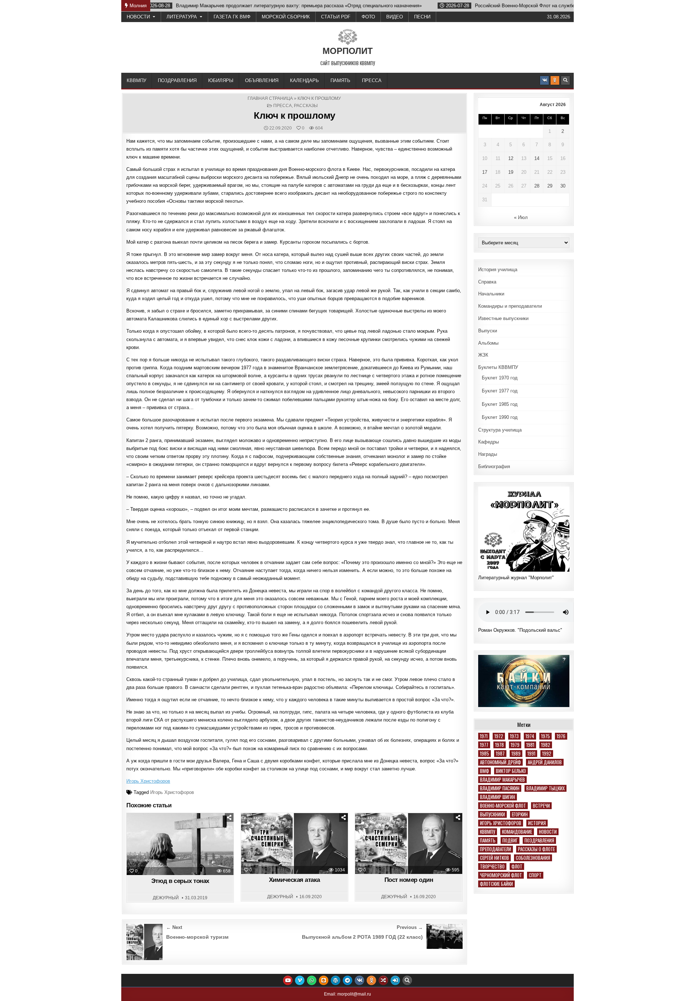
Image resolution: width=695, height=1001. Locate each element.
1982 (545, 744)
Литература (182, 17)
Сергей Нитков (494, 857)
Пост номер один (408, 879)
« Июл (521, 217)
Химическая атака (294, 879)
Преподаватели (495, 849)
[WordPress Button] (335, 980)
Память (340, 80)
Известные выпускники (503, 318)
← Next (174, 927)
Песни (422, 17)
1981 (530, 744)
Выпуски (487, 330)
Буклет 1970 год (500, 377)
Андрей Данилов (545, 762)
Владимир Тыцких (545, 788)
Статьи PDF (335, 17)
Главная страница (270, 98)
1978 (499, 744)
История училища (497, 269)
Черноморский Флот (501, 875)
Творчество (492, 866)
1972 (498, 736)
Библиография (494, 466)
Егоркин (520, 814)
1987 (500, 753)
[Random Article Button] (383, 980)
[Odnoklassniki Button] (555, 80)
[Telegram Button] (347, 980)
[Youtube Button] (287, 980)
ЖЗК (483, 355)
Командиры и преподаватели (510, 306)
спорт (535, 875)
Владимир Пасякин (499, 788)
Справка (487, 282)
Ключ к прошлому (294, 115)
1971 (484, 736)
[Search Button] (565, 80)
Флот (516, 866)
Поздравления (177, 80)
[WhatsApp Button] (311, 980)
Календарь (304, 80)
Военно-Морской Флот (503, 805)
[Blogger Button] (323, 980)
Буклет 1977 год (500, 391)
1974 (530, 736)
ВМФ (484, 770)
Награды (487, 454)
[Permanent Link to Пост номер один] (408, 843)
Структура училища (500, 430)
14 (536, 158)
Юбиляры (220, 80)
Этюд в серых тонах (180, 881)
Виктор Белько (511, 770)
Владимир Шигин (497, 797)
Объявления (261, 80)
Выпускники (492, 814)
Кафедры (488, 442)
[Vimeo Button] (299, 980)
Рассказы (306, 106)
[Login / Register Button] (395, 980)
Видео (394, 17)
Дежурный (166, 898)
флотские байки (496, 883)
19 (510, 172)
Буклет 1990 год (500, 417)
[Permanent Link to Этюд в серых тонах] (180, 844)
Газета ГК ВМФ (232, 17)
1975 (545, 736)
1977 (484, 744)
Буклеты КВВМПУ (498, 367)
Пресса (372, 80)
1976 (561, 736)
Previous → (410, 927)
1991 (531, 753)
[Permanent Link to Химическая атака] (294, 843)
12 (510, 158)
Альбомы (488, 343)
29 (549, 186)
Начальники (491, 293)
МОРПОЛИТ (348, 51)
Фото (368, 17)
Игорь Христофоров (148, 781)
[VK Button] (544, 80)
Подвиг (510, 840)
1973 (514, 736)
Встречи (541, 805)
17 (484, 172)
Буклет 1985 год (500, 404)
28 (536, 186)
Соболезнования (533, 857)
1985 (484, 753)
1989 (516, 753)
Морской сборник (286, 17)
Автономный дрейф (500, 762)
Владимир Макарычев (502, 779)
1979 (515, 744)
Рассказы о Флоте (536, 849)
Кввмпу (487, 831)
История (537, 823)
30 (562, 186)
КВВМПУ (136, 80)
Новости (138, 17)
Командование (517, 831)
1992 (546, 753)
